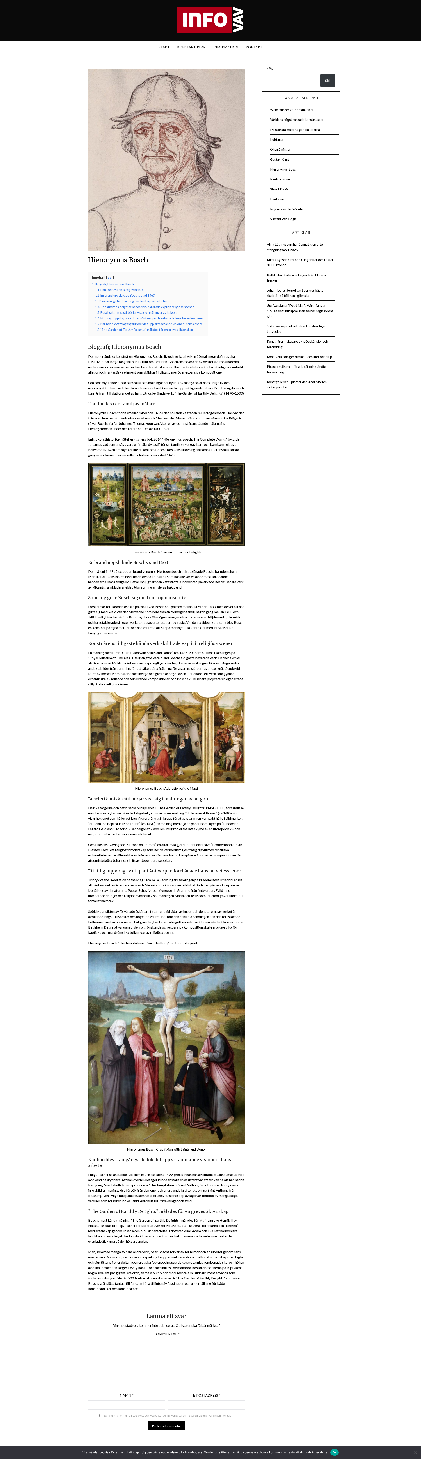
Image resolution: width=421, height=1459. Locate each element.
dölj (110, 277)
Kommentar (166, 1334)
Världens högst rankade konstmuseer (297, 120)
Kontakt (254, 47)
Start (164, 47)
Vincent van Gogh (283, 219)
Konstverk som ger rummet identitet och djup (299, 357)
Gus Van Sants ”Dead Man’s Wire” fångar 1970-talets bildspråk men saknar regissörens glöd (300, 310)
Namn (127, 1395)
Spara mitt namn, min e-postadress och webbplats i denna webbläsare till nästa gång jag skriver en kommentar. (167, 1415)
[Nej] (415, 1452)
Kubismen (277, 139)
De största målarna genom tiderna (295, 130)
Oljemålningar (280, 149)
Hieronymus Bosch (283, 169)
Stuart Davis (279, 189)
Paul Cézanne (280, 179)
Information (225, 47)
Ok (335, 1452)
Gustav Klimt (279, 159)
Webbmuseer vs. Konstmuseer (292, 110)
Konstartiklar (191, 47)
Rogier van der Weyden (287, 209)
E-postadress (206, 1395)
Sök (270, 69)
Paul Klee (277, 199)
